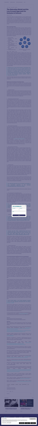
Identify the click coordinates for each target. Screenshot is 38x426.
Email (13, 211)
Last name (20, 208)
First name (14, 208)
